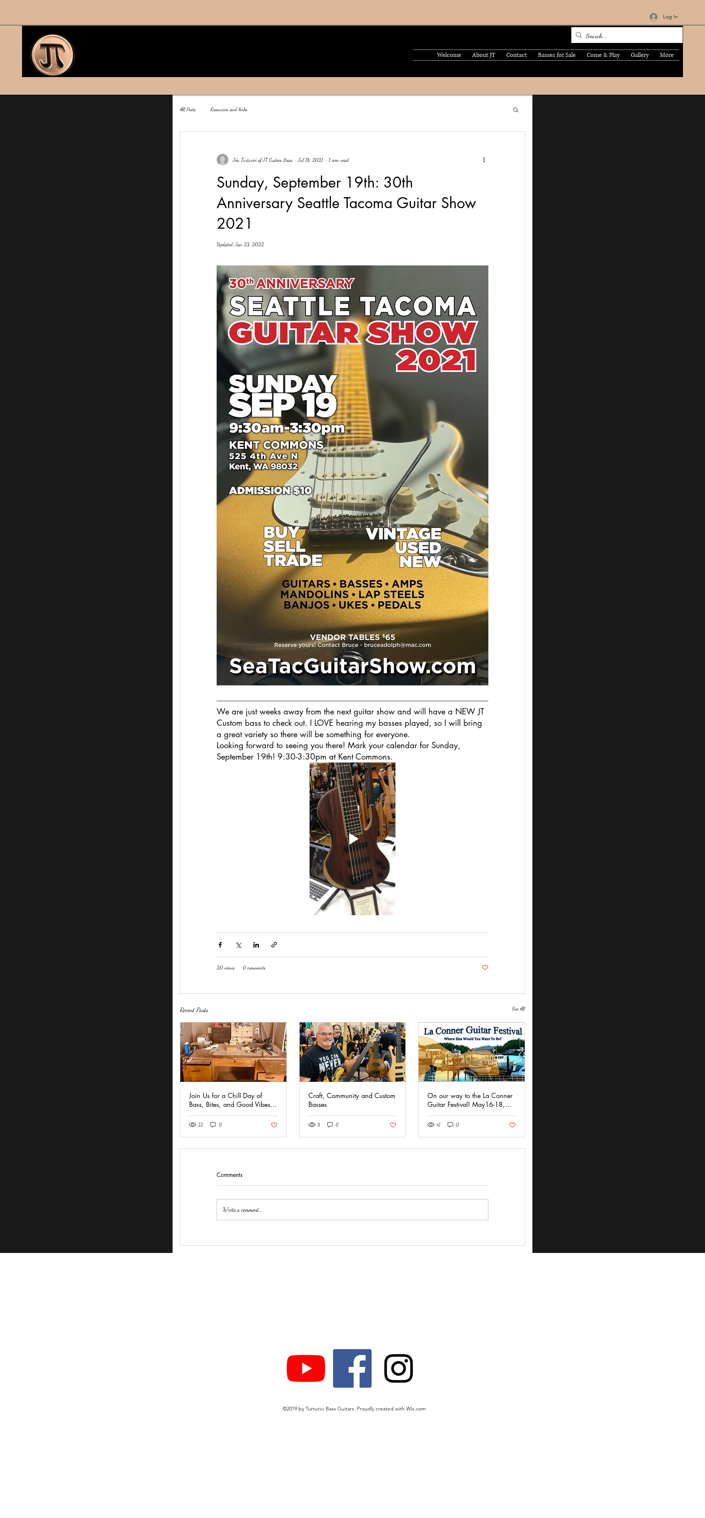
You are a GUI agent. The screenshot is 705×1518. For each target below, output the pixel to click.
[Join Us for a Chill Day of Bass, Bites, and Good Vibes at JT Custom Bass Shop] (233, 1052)
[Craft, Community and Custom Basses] (353, 1052)
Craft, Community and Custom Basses (351, 1100)
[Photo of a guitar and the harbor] (472, 1052)
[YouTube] (306, 1368)
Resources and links (228, 109)
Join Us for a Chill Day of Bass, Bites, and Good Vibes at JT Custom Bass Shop (229, 1100)
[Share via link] (274, 944)
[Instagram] (398, 1368)
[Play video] (352, 838)
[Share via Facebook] (220, 944)
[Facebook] (352, 1368)
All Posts (188, 109)
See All (518, 1009)
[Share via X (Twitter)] (238, 944)
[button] (515, 109)
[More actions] (484, 159)
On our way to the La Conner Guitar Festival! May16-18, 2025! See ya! (470, 1100)
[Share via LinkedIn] (256, 944)
